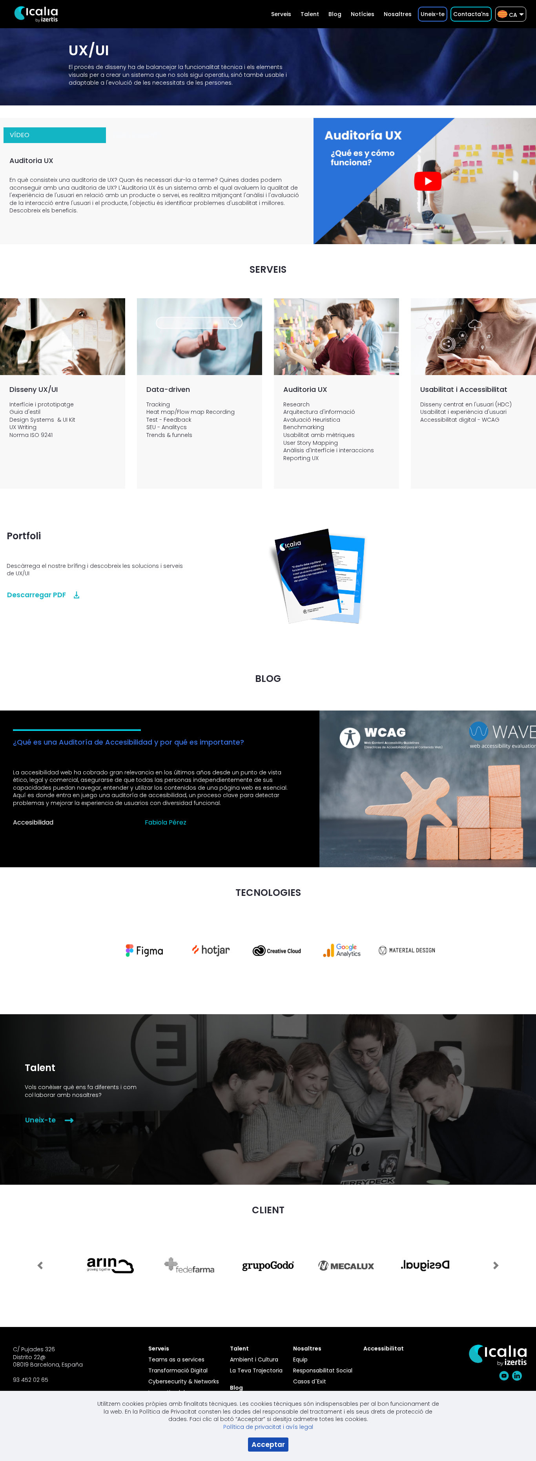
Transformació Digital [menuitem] (178, 1370)
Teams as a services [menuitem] (176, 1359)
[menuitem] (281, 14)
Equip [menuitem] (300, 1359)
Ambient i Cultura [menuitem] (254, 1359)
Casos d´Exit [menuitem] (309, 1381)
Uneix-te (40, 1120)
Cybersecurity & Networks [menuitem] (183, 1381)
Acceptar (268, 1444)
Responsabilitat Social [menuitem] (322, 1370)
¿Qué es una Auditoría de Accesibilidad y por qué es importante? (128, 742)
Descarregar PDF (36, 595)
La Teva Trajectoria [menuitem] (256, 1370)
